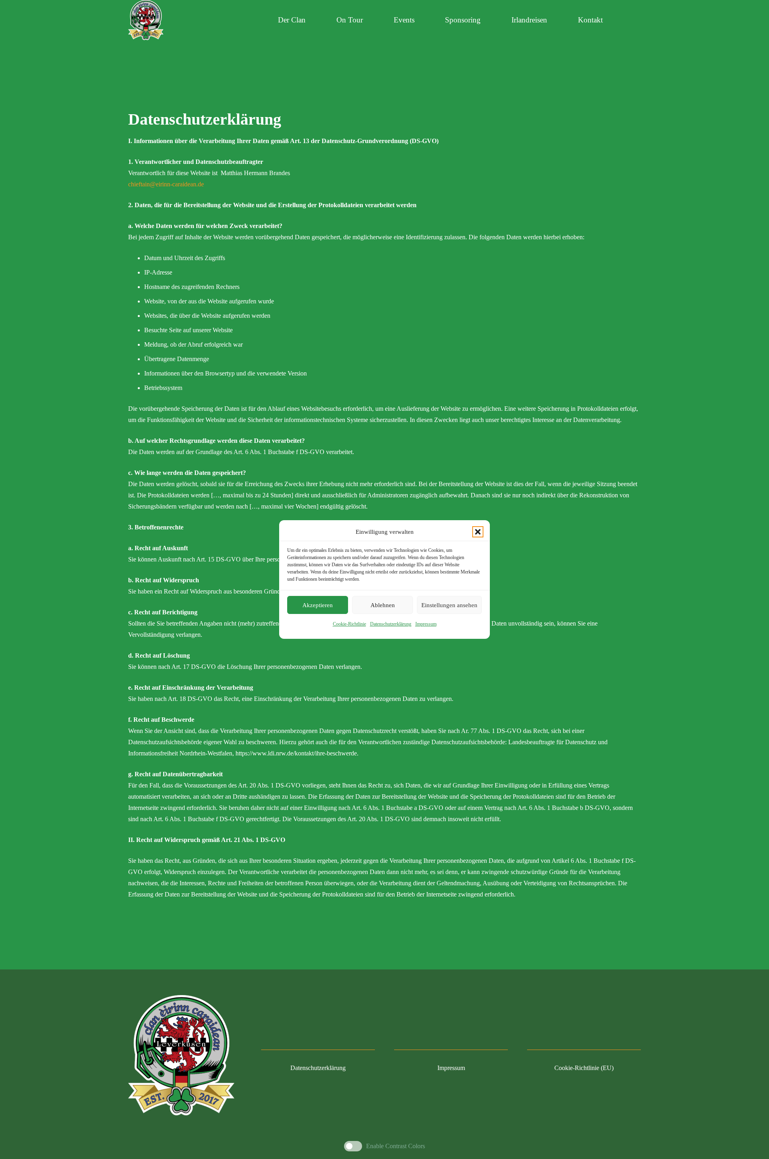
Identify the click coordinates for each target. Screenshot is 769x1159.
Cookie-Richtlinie (349, 624)
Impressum (426, 624)
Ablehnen (382, 605)
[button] (478, 532)
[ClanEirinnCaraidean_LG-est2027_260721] (145, 20)
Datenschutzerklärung (390, 624)
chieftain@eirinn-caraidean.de (166, 184)
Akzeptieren (317, 605)
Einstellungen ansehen (449, 605)
